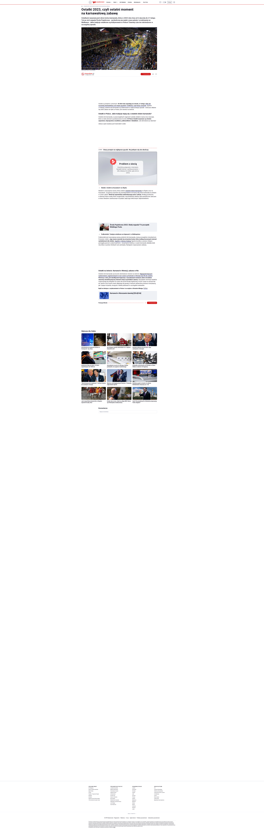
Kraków (133, 792)
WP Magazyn (91, 787)
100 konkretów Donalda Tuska (94, 800)
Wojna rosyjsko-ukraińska (93, 789)
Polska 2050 (156, 798)
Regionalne (137, 2)
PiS (154, 787)
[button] (164, 2)
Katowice (134, 806)
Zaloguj (169, 2)
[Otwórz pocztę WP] (160, 2)
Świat (114, 2)
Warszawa (134, 789)
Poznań (133, 797)
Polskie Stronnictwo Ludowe (159, 792)
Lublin (133, 809)
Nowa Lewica (156, 797)
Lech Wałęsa (112, 803)
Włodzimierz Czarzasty (114, 800)
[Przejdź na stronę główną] (90, 3)
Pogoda (130, 2)
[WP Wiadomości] (99, 2)
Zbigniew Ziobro (113, 792)
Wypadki (90, 795)
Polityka (145, 2)
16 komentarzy (146, 74)
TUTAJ (145, 288)
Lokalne (133, 787)
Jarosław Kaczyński (114, 787)
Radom (133, 804)
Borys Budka (112, 798)
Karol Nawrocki (113, 804)
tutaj (114, 827)
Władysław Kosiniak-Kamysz (115, 801)
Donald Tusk (112, 795)
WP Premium (123, 2)
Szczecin (134, 795)
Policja (90, 792)
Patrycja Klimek (88, 73)
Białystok (134, 801)
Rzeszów (134, 807)
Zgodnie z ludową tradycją (123, 241)
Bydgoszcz (134, 800)
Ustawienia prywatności (154, 818)
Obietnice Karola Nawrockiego (94, 798)
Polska (108, 2)
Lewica (155, 795)
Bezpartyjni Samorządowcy (159, 800)
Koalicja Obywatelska (158, 789)
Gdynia (133, 803)
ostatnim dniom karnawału (133, 191)
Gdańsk (133, 798)
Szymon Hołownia (113, 797)
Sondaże (90, 797)
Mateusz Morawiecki (114, 789)
